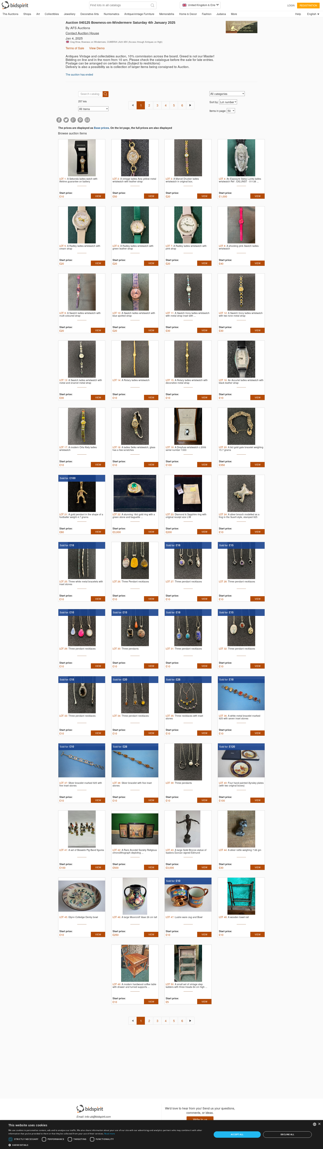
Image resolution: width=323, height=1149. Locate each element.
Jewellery (69, 14)
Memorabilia (166, 14)
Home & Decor (188, 14)
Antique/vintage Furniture (139, 14)
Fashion (206, 14)
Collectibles (52, 14)
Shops (27, 14)
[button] (107, 1144)
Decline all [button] (287, 1134)
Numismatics (111, 14)
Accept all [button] (237, 1134)
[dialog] (161, 1134)
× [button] (319, 1124)
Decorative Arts (89, 14)
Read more (109, 1133)
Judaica (221, 14)
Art (38, 14)
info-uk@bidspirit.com (98, 1117)
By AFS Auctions (78, 27)
